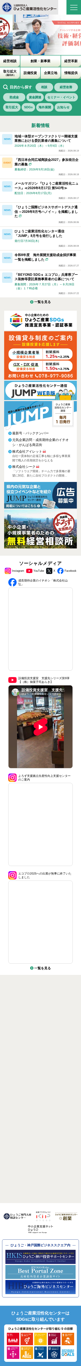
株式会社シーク (24, 466)
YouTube (38, 570)
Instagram (18, 570)
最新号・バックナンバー (30, 433)
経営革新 (71, 61)
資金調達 (35, 97)
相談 (44, 87)
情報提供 (71, 73)
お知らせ (63, 107)
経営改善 (66, 87)
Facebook (70, 570)
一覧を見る (42, 302)
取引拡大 (10, 73)
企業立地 (50, 73)
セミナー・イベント (61, 97)
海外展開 (45, 107)
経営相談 (10, 61)
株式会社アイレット (27, 451)
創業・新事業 (40, 61)
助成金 (14, 97)
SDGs (28, 107)
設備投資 (30, 73)
